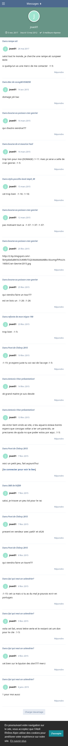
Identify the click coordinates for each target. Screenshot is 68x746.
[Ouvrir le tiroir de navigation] (3, 3)
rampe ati (13, 41)
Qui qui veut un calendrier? (21, 578)
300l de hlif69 (14, 485)
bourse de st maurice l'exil (20, 144)
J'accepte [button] (56, 733)
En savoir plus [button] (18, 741)
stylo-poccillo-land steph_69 (21, 179)
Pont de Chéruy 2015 (18, 347)
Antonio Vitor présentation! (21, 378)
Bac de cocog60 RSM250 (19, 82)
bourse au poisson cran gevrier (23, 113)
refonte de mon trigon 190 (20, 316)
